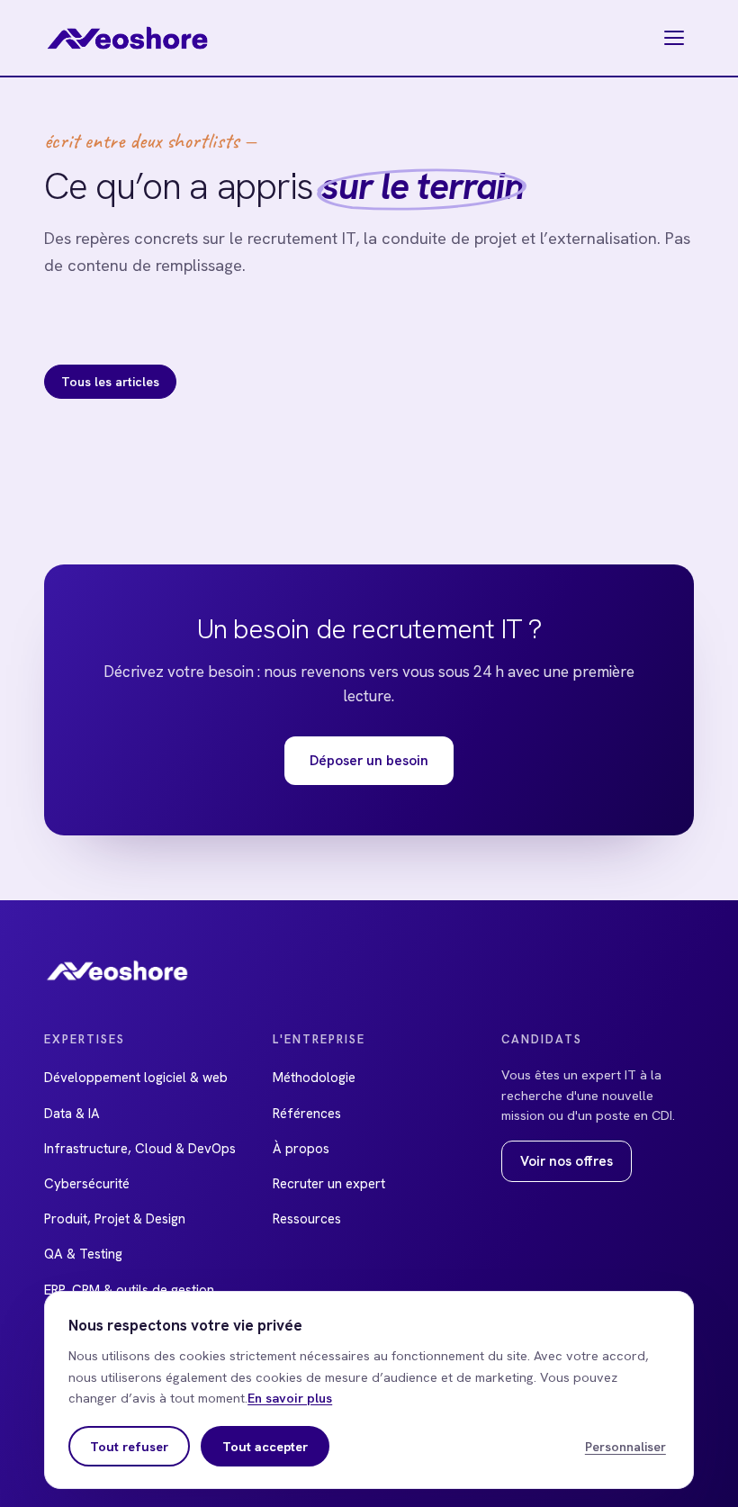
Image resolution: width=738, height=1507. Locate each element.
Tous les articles (110, 382)
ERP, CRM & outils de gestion (129, 1290)
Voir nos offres (566, 1161)
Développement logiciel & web (136, 1078)
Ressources (307, 1219)
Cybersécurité (87, 1184)
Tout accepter (265, 1446)
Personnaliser (625, 1447)
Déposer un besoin (369, 760)
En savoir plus (290, 1397)
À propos (301, 1149)
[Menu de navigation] (674, 38)
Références (307, 1114)
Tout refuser (129, 1446)
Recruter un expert (329, 1184)
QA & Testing (83, 1254)
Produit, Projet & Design (114, 1219)
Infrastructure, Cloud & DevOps (140, 1149)
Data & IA (72, 1114)
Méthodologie (314, 1078)
